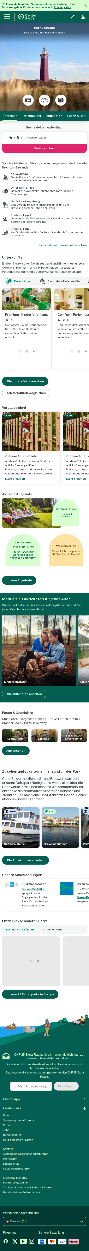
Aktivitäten (54, 116)
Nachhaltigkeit (12, 1134)
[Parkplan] (60, 100)
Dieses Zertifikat (34, 889)
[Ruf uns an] (73, 17)
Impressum (10, 1158)
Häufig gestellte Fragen (18, 1139)
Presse (7, 1125)
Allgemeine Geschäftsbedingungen (25, 1153)
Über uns (9, 1115)
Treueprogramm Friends (18, 1120)
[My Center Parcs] (83, 17)
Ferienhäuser (31, 116)
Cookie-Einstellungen (16, 1168)
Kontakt (8, 1148)
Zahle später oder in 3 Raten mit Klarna (28, 1187)
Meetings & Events (15, 1177)
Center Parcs (12, 1108)
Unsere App (11, 1099)
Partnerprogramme (15, 1182)
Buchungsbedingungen (42, 1072)
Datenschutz (11, 1163)
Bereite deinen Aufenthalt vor (21, 1192)
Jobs (6, 1130)
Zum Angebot (62, 7)
